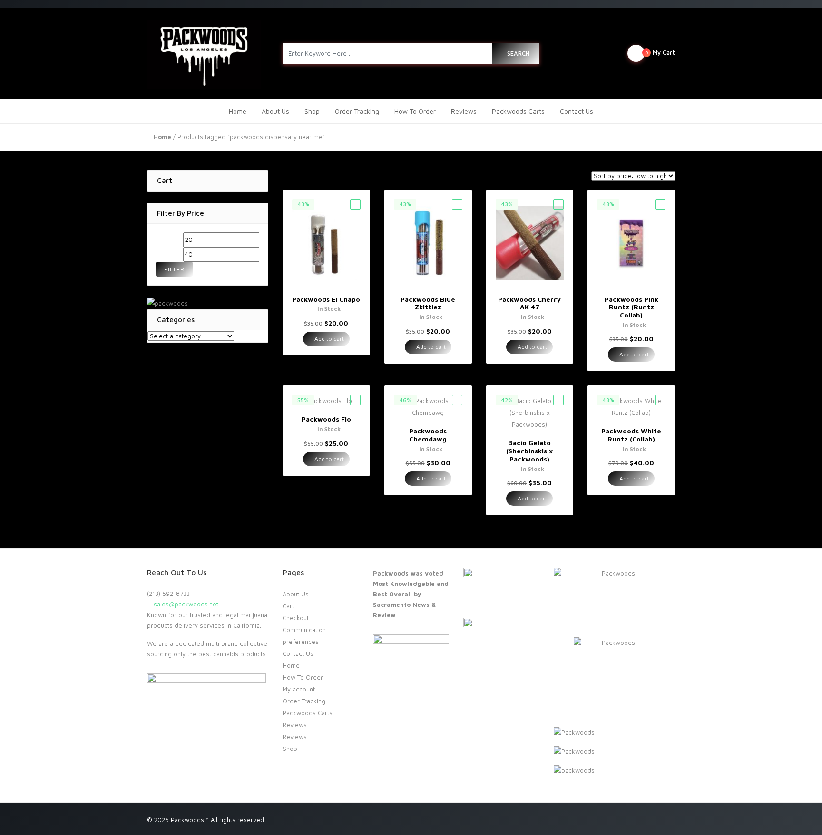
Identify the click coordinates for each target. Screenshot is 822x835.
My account (299, 689)
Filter (174, 269)
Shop (312, 111)
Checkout (296, 618)
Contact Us (576, 111)
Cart (288, 606)
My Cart (660, 52)
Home (237, 111)
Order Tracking (357, 111)
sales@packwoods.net (185, 604)
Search (518, 53)
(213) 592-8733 (168, 593)
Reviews (464, 111)
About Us (275, 111)
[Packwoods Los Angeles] (204, 53)
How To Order (415, 111)
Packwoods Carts (518, 111)
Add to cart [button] (328, 338)
